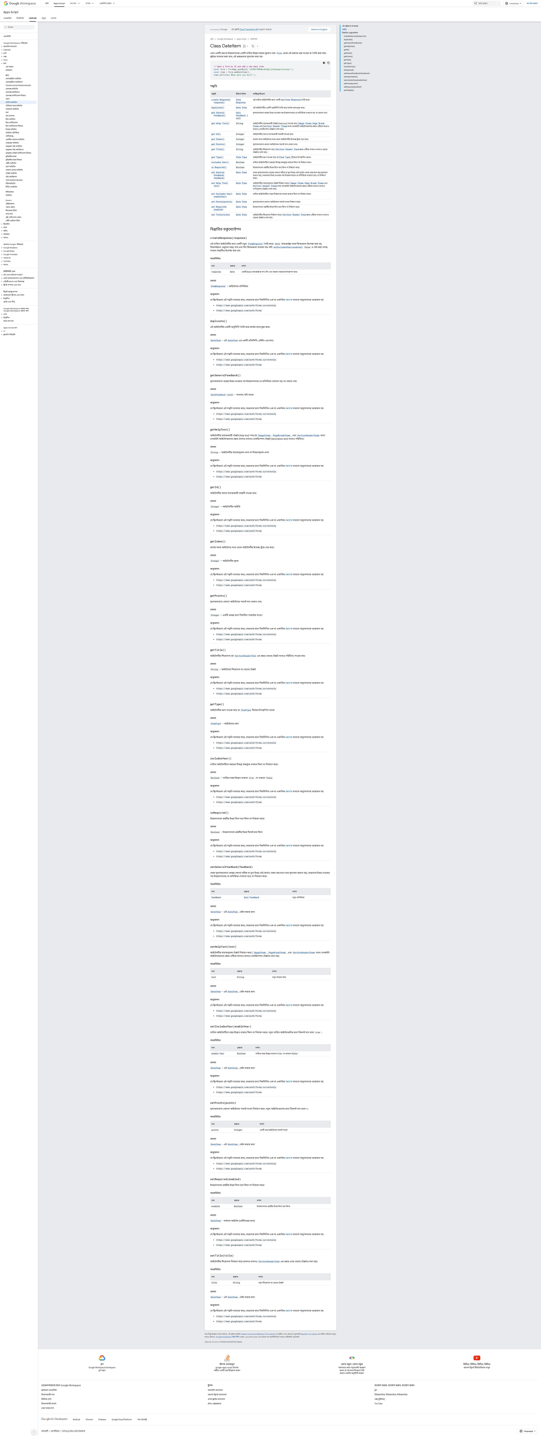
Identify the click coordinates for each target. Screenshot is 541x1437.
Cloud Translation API (249, 29)
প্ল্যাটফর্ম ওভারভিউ (49, 1390)
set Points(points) (221, 201)
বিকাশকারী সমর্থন (48, 1403)
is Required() (219, 167)
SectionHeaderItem (245, 656)
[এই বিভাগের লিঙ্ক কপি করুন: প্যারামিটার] (223, 258)
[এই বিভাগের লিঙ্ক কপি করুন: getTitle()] (228, 650)
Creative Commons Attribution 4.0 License (258, 1334)
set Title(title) (220, 214)
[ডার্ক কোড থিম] (324, 63)
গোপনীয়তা (55, 1431)
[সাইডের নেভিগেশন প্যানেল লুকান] (34, 1432)
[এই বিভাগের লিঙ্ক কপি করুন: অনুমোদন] (222, 294)
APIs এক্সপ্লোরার (214, 1403)
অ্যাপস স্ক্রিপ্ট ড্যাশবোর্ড (217, 1394)
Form (279, 53)
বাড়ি (47, 3)
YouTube (378, 1403)
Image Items (304, 123)
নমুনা (44, 18)
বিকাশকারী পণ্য (48, 1394)
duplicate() (217, 107)
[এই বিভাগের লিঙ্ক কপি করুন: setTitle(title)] (236, 1255)
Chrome (89, 1419)
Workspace (28, 3)
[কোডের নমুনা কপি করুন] (328, 63)
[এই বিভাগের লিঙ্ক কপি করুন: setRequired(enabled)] (243, 1179)
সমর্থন (53, 18)
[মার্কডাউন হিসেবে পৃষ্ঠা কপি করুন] (253, 46)
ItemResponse (255, 244)
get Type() (217, 157)
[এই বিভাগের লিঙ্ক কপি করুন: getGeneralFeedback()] (243, 375)
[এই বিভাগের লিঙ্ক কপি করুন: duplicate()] (230, 321)
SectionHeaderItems (308, 435)
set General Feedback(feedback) (217, 175)
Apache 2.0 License (309, 1334)
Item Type (241, 157)
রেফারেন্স (32, 18)
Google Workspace (225, 39)
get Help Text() (220, 123)
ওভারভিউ (7, 18)
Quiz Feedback (241, 114)
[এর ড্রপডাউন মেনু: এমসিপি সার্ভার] (114, 3)
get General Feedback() (218, 114)
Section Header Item (287, 149)
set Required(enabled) (219, 208)
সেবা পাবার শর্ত (47, 1408)
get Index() (217, 139)
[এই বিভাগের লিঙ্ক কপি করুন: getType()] (227, 704)
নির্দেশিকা (20, 18)
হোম (211, 39)
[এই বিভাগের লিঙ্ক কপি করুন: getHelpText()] (233, 429)
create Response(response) (220, 101)
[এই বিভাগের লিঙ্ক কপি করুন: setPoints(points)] (239, 1103)
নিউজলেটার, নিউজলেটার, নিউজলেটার (390, 1394)
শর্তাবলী (44, 1431)
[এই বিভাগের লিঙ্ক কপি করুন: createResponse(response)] (249, 238)
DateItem (215, 340)
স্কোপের (288, 299)
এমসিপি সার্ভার (105, 3)
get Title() (217, 149)
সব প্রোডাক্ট (142, 1419)
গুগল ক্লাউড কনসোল (216, 1399)
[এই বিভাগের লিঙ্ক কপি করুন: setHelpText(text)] (239, 947)
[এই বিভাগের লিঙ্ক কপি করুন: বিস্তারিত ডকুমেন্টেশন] (244, 229)
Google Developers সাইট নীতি (228, 1337)
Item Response (241, 101)
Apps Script (59, 3)
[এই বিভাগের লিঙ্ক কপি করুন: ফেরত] (219, 280)
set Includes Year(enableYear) (221, 195)
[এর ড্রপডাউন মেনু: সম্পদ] (93, 3)
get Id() (216, 134)
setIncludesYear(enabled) (288, 247)
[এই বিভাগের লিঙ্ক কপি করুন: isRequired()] (231, 813)
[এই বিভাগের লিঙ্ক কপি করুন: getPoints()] (230, 596)
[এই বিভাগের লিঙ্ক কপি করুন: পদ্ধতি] (220, 86)
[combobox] (487, 3)
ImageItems (264, 435)
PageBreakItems (281, 435)
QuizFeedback (218, 394)
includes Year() (220, 162)
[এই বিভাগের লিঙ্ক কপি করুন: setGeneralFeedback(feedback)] (255, 867)
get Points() (218, 144)
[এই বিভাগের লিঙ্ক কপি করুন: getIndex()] (228, 541)
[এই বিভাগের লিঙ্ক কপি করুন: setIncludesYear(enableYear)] (254, 1026)
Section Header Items (275, 126)
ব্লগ (375, 1390)
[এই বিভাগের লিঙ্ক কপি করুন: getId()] (224, 487)
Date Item (241, 107)
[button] (18, 46)
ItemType (246, 710)
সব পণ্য (73, 3)
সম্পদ (88, 3)
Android (76, 1419)
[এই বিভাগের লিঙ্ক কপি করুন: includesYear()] (234, 758)
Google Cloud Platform (122, 1419)
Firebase (102, 1419)
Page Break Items (314, 183)
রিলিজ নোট (46, 1399)
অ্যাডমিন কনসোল (215, 1390)
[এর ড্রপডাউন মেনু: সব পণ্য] (79, 3)
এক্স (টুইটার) (379, 1399)
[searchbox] (19, 27)
